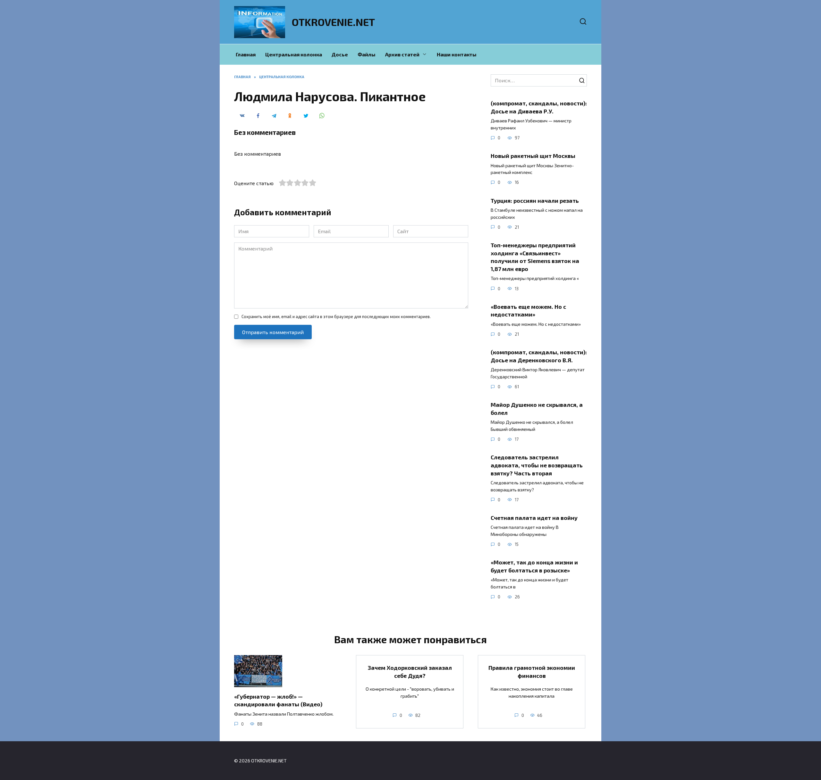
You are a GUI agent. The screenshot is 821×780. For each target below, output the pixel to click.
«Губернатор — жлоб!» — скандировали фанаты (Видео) (278, 700)
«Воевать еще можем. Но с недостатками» (528, 310)
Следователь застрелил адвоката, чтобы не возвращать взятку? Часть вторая (537, 465)
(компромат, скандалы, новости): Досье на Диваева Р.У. (539, 107)
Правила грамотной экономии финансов (531, 671)
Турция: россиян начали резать (535, 200)
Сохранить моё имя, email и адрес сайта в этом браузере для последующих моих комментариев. (336, 316)
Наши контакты (457, 54)
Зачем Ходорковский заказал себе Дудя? (410, 671)
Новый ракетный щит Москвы (533, 155)
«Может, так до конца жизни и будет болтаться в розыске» (534, 566)
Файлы (367, 54)
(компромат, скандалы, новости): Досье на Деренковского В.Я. (539, 356)
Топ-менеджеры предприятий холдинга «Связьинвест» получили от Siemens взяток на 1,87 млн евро (535, 257)
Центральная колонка (293, 54)
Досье (340, 54)
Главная (246, 54)
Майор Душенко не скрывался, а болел (537, 408)
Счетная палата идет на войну (534, 517)
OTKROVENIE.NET (333, 22)
